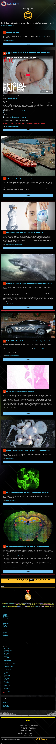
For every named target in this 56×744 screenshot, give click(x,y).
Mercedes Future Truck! (12, 33)
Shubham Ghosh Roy (8, 651)
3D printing (5, 614)
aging (3, 603)
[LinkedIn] (42, 739)
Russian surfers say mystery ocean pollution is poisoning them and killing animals (28, 451)
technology (41, 606)
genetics (16, 568)
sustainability (16, 192)
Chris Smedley (7, 691)
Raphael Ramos (7, 676)
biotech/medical (12, 568)
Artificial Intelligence (16, 603)
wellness (52, 606)
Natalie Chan (6, 678)
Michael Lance (7, 685)
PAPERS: (30, 734)
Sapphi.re (18, 739)
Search (53, 588)
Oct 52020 (4, 53)
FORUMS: (25, 735)
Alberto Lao (6, 673)
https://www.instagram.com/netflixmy (18, 110)
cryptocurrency (49, 603)
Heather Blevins (8, 40)
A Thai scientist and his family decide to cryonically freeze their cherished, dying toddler (28, 53)
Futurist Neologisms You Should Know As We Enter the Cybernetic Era (24, 233)
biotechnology (34, 603)
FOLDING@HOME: (21, 732)
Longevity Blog (5, 702)
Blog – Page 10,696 (28, 8)
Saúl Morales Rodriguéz (9, 500)
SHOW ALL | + (4, 693)
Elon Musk (12, 192)
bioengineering (5, 635)
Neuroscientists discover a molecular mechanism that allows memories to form (27, 547)
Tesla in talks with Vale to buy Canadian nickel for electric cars (23, 179)
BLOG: (29, 727)
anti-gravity (5, 626)
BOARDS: (30, 729)
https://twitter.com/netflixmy (15, 112)
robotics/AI (16, 244)
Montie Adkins (7, 688)
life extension (17, 126)
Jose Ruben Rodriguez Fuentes (10, 663)
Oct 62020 (4, 33)
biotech (29, 603)
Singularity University (7, 621)
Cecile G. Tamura (7, 669)
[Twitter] (39, 739)
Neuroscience (10, 606)
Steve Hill (6, 681)
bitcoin (38, 603)
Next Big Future (5, 705)
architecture (5, 627)
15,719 (49, 580)
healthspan (22, 604)
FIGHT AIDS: (22, 730)
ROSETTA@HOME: (20, 734)
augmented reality (6, 631)
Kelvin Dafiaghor (8, 192)
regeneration (24, 606)
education (13, 126)
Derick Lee (7, 126)
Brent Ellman (6, 682)
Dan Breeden (6, 654)
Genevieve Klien (8, 304)
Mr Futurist (5, 703)
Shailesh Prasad (7, 656)
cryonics (10, 126)
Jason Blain (6, 687)
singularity (32, 606)
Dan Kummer (6, 665)
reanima (15, 606)
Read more (28, 44)
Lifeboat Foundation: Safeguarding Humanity (25, 4)
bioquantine (21, 603)
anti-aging (11, 603)
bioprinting (5, 639)
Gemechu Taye (7, 659)
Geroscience (5, 701)
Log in (4, 26)
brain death (44, 603)
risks (29, 606)
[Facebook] (37, 739)
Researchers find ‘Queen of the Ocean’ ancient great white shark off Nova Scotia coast (29, 284)
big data (4, 634)
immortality (32, 604)
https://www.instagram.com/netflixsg (18, 116)
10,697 (36, 580)
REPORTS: (30, 730)
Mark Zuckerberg (6, 623)
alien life (4, 625)
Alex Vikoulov (8, 244)
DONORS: (24, 729)
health (18, 605)
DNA (3, 617)
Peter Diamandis (6, 616)
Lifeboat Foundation (7, 739)
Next (28, 582)
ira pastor (42, 604)
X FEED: (21, 727)
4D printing (5, 615)
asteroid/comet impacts (7, 628)
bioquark (25, 603)
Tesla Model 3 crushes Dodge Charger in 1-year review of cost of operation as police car (29, 341)
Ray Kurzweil (5, 618)
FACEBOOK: (20, 724)
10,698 (40, 580)
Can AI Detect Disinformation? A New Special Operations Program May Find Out (27, 493)
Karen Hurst (6, 662)
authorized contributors (10, 26)
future (11, 604)
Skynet (4, 622)
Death (53, 603)
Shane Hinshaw (7, 675)
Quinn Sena (7, 568)
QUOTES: (30, 735)
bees (3, 633)
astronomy (5, 630)
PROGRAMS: (30, 732)
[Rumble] (46, 739)
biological (4, 636)
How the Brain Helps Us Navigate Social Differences (20, 392)
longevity (5, 606)
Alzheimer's (7, 603)
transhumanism (20, 244)
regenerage (19, 606)
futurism (12, 40)
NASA (8, 606)
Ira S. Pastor (6, 690)
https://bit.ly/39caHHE (12, 98)
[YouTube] (44, 739)
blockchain (41, 603)
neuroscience (12, 244)
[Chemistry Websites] (28, 595)
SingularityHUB (5, 707)
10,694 (22, 580)
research (28, 606)
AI (5, 603)
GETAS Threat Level (28, 719)
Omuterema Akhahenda (8, 666)
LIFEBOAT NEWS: (31, 724)
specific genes (19, 555)
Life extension (47, 604)
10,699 (44, 580)
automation (5, 632)
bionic (4, 637)
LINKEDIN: (21, 725)
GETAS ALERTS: (31, 725)
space (34, 606)
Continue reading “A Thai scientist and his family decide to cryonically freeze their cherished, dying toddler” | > (25, 123)
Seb (5, 684)
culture (52, 603)
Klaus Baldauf (7, 667)
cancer (47, 603)
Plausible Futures (6, 706)
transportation (21, 192)
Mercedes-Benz (41, 36)
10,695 (26, 580)
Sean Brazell (6, 679)
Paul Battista (6, 657)
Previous (10, 580)
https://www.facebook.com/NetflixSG (17, 117)
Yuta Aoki (6, 670)
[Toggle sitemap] (52, 4)
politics (13, 606)
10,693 (18, 580)
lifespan (52, 604)
